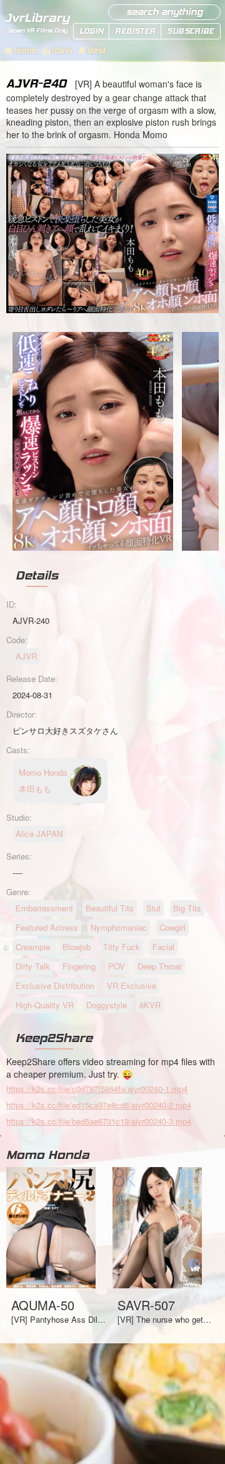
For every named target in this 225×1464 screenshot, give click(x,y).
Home (24, 50)
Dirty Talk (33, 966)
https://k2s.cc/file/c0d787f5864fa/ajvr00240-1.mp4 (97, 1089)
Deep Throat (160, 966)
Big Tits (187, 908)
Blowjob (76, 947)
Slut (153, 908)
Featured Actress (47, 927)
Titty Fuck (121, 947)
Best (96, 50)
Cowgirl (172, 927)
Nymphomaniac (119, 927)
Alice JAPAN (39, 834)
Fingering (79, 966)
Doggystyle (106, 1005)
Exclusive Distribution (55, 985)
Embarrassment (44, 908)
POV (116, 966)
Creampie (33, 947)
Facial (163, 947)
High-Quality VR (45, 1005)
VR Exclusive (131, 985)
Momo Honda (47, 1154)
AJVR (26, 656)
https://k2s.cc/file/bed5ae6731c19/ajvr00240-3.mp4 (98, 1121)
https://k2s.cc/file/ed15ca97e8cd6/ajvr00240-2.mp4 (98, 1105)
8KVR (150, 1005)
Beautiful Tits (110, 908)
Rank (61, 50)
